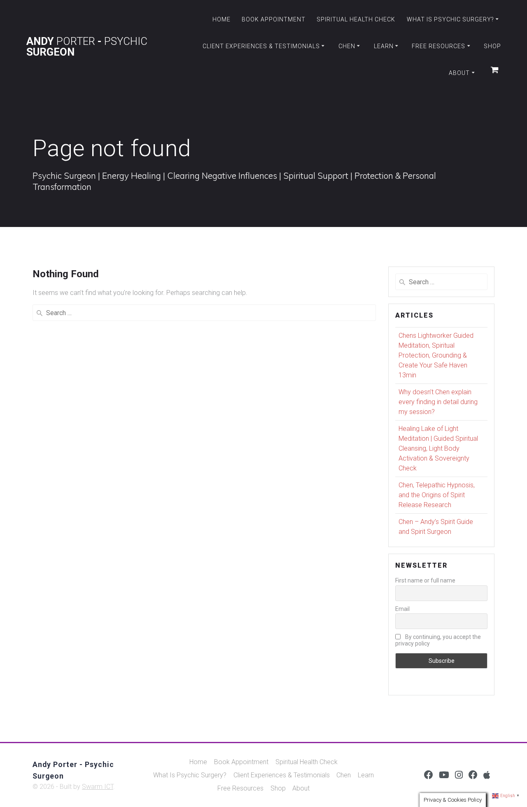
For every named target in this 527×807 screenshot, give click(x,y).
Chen (346, 46)
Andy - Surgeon (86, 46)
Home (221, 19)
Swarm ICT (97, 787)
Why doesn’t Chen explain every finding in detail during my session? (438, 402)
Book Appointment (273, 19)
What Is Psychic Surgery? (450, 19)
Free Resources (438, 46)
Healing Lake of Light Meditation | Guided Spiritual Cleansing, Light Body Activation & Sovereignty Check (438, 448)
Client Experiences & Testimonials (261, 46)
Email (402, 609)
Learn (384, 46)
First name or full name (425, 580)
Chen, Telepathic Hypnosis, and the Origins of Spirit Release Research (437, 495)
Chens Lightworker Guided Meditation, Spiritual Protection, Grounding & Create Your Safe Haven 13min (436, 355)
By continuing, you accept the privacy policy (438, 640)
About (459, 73)
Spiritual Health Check (356, 19)
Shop (492, 46)
